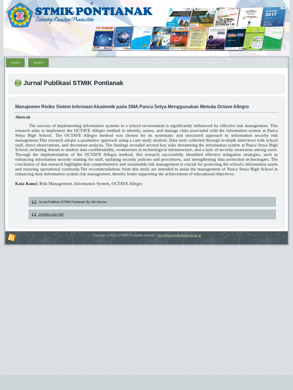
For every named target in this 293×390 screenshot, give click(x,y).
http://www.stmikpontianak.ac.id (179, 235)
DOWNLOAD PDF (51, 214)
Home (15, 62)
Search (38, 62)
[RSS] (11, 238)
